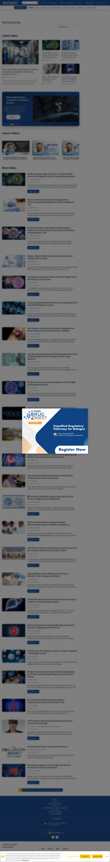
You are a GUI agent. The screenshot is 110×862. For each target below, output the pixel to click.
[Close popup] (86, 410)
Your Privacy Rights (71, 856)
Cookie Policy (25, 860)
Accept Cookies (97, 856)
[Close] (107, 856)
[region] (55, 856)
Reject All (85, 856)
